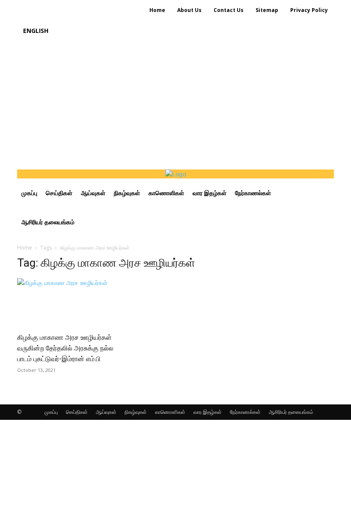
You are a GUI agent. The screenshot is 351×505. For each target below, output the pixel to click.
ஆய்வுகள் (106, 412)
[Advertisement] (175, 105)
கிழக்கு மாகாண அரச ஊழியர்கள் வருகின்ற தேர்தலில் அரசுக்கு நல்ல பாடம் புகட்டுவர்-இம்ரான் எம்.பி (65, 348)
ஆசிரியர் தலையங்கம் (291, 412)
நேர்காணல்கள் (245, 412)
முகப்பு (51, 412)
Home (24, 247)
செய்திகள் (77, 412)
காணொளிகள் (170, 412)
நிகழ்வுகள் (136, 412)
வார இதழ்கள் (207, 412)
